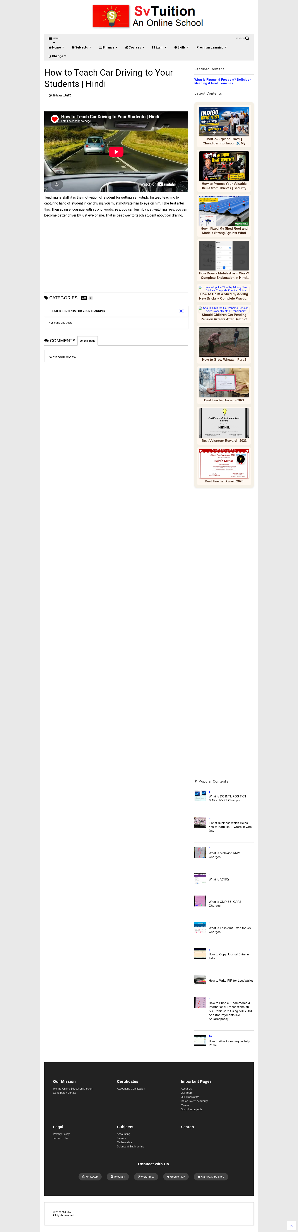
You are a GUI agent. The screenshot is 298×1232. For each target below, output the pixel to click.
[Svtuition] (149, 28)
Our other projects (191, 1109)
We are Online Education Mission (72, 1088)
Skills (181, 47)
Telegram (119, 1176)
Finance (108, 47)
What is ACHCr (219, 879)
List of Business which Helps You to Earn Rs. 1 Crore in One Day (230, 826)
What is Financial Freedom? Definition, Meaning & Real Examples (223, 81)
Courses (134, 47)
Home (56, 47)
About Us (186, 1088)
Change (57, 56)
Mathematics (124, 1142)
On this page (87, 340)
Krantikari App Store (212, 1176)
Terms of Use (61, 1138)
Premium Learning (210, 47)
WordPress (147, 1176)
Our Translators (190, 1097)
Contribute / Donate (64, 1092)
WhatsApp (91, 1176)
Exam (159, 47)
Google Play (177, 1176)
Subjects (81, 47)
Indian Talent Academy (194, 1101)
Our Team (186, 1092)
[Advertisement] (116, 255)
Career (185, 1105)
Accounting (123, 1134)
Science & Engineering (130, 1146)
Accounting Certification (131, 1088)
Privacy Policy (61, 1134)
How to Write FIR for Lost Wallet (231, 980)
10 (210, 1036)
